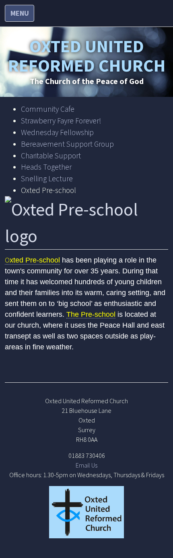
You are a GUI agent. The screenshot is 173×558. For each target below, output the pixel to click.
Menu (19, 13)
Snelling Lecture (47, 178)
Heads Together (46, 167)
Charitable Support (51, 155)
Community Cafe (47, 109)
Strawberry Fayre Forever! (61, 120)
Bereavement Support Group (67, 144)
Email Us (86, 465)
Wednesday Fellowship (57, 132)
